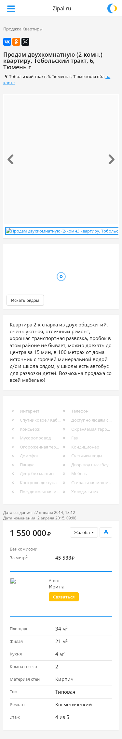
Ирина (56, 585)
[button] (12, 159)
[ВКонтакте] (7, 42)
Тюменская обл (88, 76)
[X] (25, 42)
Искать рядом (25, 299)
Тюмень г (61, 76)
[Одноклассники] (16, 42)
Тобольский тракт (27, 76)
